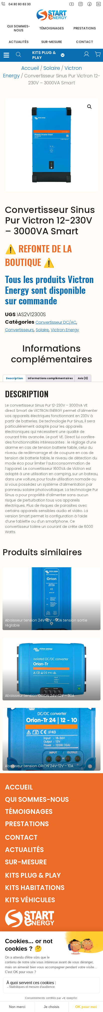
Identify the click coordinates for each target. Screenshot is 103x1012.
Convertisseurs (19, 330)
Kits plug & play (33, 875)
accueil (19, 787)
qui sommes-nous (37, 799)
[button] (6, 55)
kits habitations (34, 887)
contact (84, 41)
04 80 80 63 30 (19, 4)
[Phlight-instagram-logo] (80, 4)
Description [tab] (14, 378)
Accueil (30, 68)
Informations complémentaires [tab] (50, 378)
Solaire (52, 68)
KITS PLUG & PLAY (44, 55)
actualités (18, 41)
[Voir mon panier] (98, 54)
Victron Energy (65, 330)
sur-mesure (51, 41)
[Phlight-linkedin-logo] (98, 4)
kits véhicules (30, 900)
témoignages (51, 28)
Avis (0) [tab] (83, 378)
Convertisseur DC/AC (56, 322)
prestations (85, 28)
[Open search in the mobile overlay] (20, 55)
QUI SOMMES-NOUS (18, 28)
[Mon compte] (86, 54)
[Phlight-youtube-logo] (72, 4)
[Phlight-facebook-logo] (90, 4)
